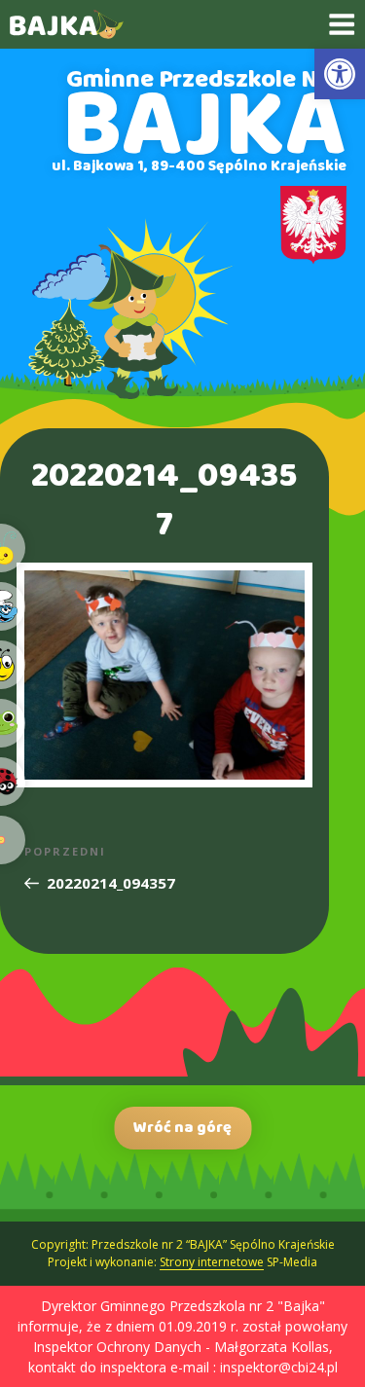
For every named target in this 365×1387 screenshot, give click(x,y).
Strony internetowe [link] (212, 1262)
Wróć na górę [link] (182, 1127)
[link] (339, 74)
